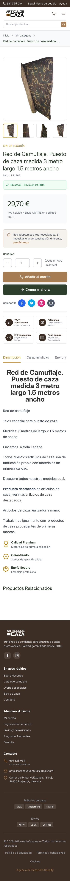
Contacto (9, 699)
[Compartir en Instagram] (41, 303)
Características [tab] (38, 357)
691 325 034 (15, 3)
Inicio (6, 35)
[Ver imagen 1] (10, 131)
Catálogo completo (15, 681)
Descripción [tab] (12, 357)
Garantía (9, 742)
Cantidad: (9, 253)
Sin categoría (23, 35)
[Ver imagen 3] (43, 131)
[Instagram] (17, 655)
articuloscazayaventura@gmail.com (31, 770)
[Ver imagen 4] (60, 131)
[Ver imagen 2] (27, 131)
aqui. (61, 479)
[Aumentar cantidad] (37, 262)
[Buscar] (63, 24)
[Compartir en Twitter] (31, 303)
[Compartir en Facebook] (22, 303)
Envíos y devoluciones (17, 730)
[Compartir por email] (51, 303)
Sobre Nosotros (13, 675)
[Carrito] (53, 13)
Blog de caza (12, 693)
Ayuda (63, 3)
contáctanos (21, 242)
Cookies (35, 861)
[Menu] (63, 13)
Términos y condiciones (50, 852)
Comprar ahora (38, 289)
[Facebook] (7, 655)
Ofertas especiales (15, 687)
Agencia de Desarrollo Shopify (35, 870)
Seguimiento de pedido (42, 3)
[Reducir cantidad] (7, 262)
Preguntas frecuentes (17, 736)
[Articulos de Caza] (15, 13)
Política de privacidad (18, 852)
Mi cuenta (10, 717)
